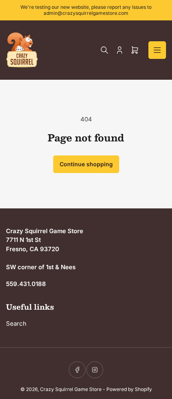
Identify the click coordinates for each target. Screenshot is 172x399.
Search (16, 323)
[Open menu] (157, 50)
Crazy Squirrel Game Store (71, 389)
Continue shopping (86, 164)
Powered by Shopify (129, 389)
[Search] (104, 50)
